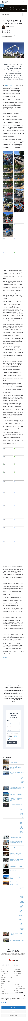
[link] (2, 5)
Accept (13, 1007)
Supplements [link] (4, 958)
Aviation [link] (3, 940)
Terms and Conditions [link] (17, 948)
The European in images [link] (5, 963)
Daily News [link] (4, 965)
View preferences (13, 1015)
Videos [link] (3, 954)
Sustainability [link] (5, 936)
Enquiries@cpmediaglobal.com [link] (7, 982)
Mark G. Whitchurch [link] (9, 690)
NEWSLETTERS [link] (17, 934)
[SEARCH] (20, 14)
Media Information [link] (19, 957)
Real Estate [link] (4, 944)
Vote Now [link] (3, 956)
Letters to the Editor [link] (18, 941)
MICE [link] (2, 948)
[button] (24, 995)
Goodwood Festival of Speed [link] (10, 85)
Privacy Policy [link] (4, 1002)
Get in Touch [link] (17, 938)
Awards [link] (3, 952)
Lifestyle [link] (3, 950)
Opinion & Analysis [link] (8, 36)
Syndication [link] (17, 944)
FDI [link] (2, 934)
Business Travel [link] (5, 946)
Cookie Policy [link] (18, 1001)
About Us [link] (16, 932)
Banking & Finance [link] (6, 932)
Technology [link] (4, 938)
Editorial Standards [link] (19, 953)
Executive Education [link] (6, 942)
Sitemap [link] (16, 955)
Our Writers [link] (17, 936)
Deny (13, 1011)
